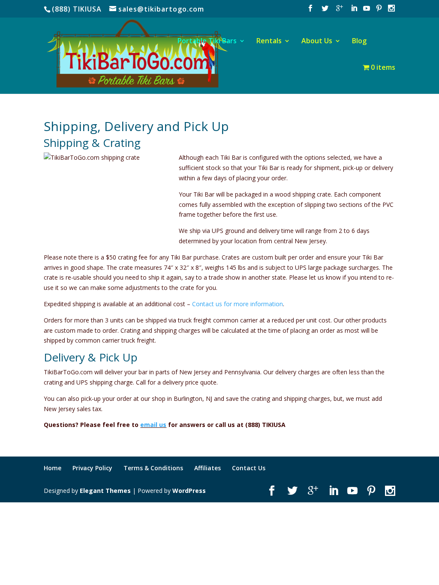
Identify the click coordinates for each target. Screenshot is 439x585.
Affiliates (207, 468)
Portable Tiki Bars (207, 41)
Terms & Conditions (153, 468)
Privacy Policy (92, 468)
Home (52, 468)
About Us (316, 41)
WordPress (189, 491)
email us (153, 425)
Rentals (269, 41)
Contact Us (248, 468)
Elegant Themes (105, 491)
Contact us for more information (237, 304)
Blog (359, 41)
